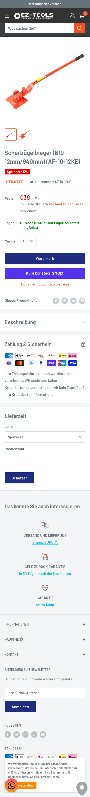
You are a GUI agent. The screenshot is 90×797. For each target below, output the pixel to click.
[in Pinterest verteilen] (64, 300)
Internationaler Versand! (45, 4)
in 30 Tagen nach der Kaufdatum (45, 573)
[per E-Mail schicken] (82, 300)
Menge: (11, 241)
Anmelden (20, 706)
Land (9, 426)
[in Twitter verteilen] (73, 300)
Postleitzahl (14, 448)
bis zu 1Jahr (45, 604)
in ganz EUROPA (45, 542)
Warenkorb (45, 258)
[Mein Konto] (72, 15)
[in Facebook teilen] (56, 300)
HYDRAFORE (14, 182)
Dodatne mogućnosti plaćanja (45, 284)
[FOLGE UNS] (8, 734)
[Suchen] (79, 28)
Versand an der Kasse (66, 204)
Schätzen (19, 478)
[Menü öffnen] (7, 16)
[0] (81, 15)
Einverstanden (22, 785)
